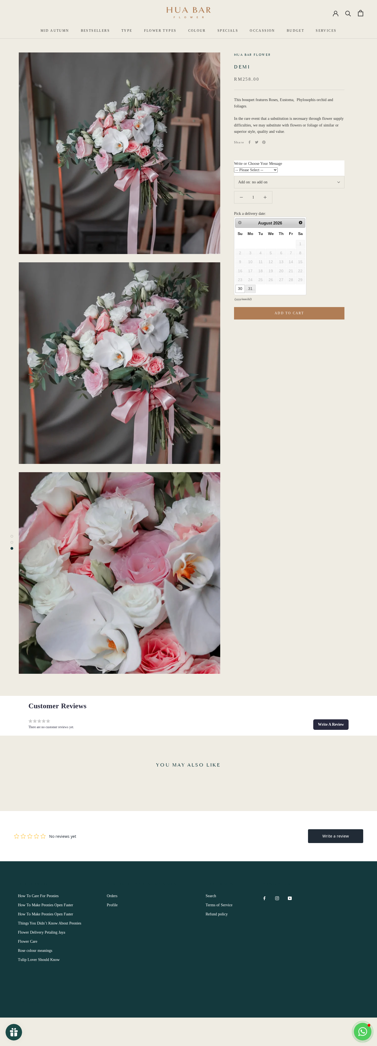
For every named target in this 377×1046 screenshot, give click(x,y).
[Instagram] (277, 898)
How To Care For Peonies (38, 896)
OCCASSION (262, 31)
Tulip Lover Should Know (39, 960)
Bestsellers (95, 31)
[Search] (348, 13)
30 (240, 288)
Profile (112, 905)
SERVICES (326, 31)
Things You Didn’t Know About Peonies (49, 923)
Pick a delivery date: (250, 214)
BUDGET (295, 31)
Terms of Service (219, 905)
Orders (112, 896)
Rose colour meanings (35, 951)
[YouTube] (290, 898)
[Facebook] (249, 142)
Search (211, 896)
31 (250, 288)
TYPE (126, 31)
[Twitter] (256, 142)
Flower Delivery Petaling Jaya (41, 932)
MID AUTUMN (55, 31)
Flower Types (160, 31)
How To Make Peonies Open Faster (45, 905)
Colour (197, 31)
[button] (331, 724)
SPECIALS (227, 31)
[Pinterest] (264, 142)
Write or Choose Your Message (258, 164)
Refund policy (217, 914)
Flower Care (27, 941)
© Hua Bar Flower (38, 1001)
